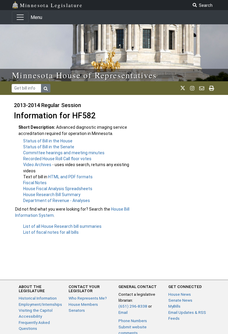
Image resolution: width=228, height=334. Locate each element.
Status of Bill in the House (47, 141)
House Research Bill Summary (51, 194)
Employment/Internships (40, 304)
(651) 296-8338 (132, 306)
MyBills (174, 306)
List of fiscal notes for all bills (51, 232)
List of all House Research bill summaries (62, 226)
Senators (77, 310)
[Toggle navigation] (20, 17)
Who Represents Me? (88, 298)
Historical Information (38, 298)
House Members (83, 304)
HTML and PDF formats (70, 176)
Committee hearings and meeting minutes (63, 152)
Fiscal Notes (35, 182)
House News (179, 294)
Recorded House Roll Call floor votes (57, 158)
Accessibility (30, 316)
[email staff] (202, 88)
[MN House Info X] (183, 88)
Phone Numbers (132, 320)
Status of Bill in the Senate (48, 146)
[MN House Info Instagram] (192, 88)
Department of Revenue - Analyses (56, 200)
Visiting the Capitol (36, 310)
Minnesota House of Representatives (84, 75)
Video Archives (37, 164)
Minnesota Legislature (51, 5)
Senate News (180, 300)
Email (123, 312)
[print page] (211, 88)
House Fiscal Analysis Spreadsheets (57, 188)
